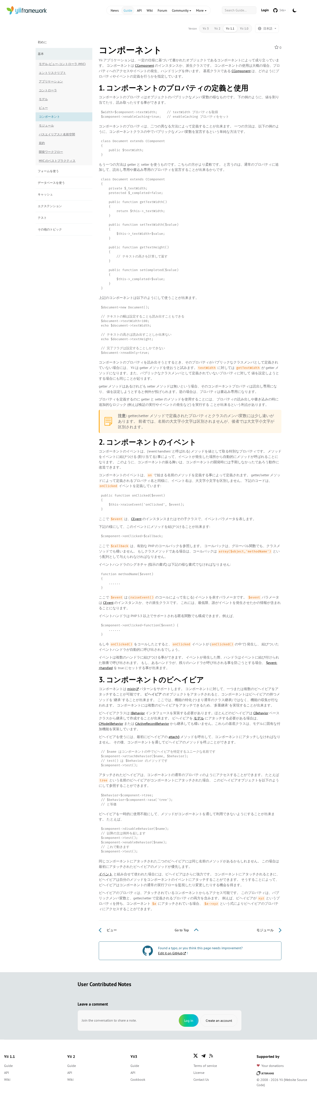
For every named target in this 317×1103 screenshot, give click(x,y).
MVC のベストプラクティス (57, 161)
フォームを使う (48, 171)
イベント (106, 874)
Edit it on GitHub (170, 953)
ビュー (43, 108)
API (139, 10)
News (115, 10)
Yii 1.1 (230, 28)
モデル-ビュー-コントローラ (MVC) (62, 64)
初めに (42, 42)
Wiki (150, 10)
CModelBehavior (111, 723)
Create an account (219, 1020)
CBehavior (260, 713)
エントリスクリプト (52, 73)
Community (180, 10)
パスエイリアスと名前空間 (57, 134)
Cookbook (137, 1079)
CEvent (136, 519)
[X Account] (195, 1056)
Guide (128, 10)
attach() (174, 737)
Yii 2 (217, 28)
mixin (131, 689)
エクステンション (50, 206)
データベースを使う (51, 183)
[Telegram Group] (203, 1056)
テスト (42, 218)
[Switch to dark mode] (294, 10)
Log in (188, 1020)
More (200, 10)
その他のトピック (50, 229)
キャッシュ (45, 194)
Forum (162, 10)
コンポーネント (49, 117)
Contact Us (201, 1079)
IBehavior (138, 713)
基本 (41, 54)
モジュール (46, 125)
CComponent (144, 65)
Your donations (272, 1065)
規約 (42, 143)
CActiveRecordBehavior (152, 723)
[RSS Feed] (211, 1056)
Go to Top (182, 930)
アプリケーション (51, 81)
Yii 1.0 (244, 28)
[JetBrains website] (265, 1073)
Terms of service (205, 1065)
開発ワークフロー (51, 152)
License (198, 1072)
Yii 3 (206, 28)
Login (265, 10)
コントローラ (48, 90)
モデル (43, 99)
